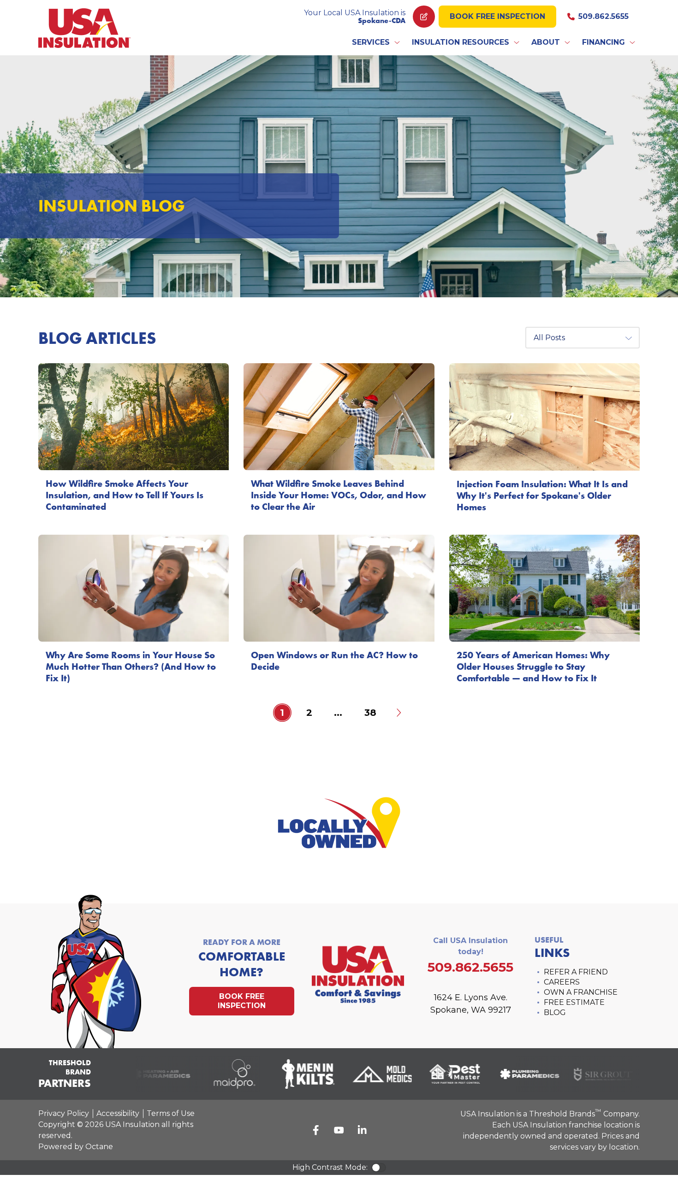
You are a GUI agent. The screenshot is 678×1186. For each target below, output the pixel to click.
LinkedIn (362, 1130)
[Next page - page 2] (398, 712)
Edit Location (424, 17)
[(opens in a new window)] (151, 1074)
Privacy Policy (63, 1113)
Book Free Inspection (497, 16)
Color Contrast (378, 1167)
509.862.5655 (603, 16)
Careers (562, 982)
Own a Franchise (581, 992)
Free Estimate (574, 1002)
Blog (555, 1012)
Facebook (315, 1130)
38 (370, 712)
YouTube (339, 1130)
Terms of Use (171, 1113)
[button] (376, 42)
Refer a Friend (576, 972)
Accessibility (117, 1113)
